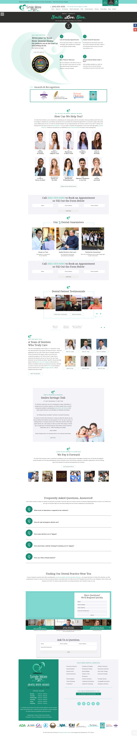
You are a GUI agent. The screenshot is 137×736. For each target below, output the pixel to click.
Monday (32, 694)
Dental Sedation (70, 669)
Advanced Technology (87, 684)
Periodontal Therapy (87, 669)
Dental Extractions (71, 674)
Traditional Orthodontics (88, 681)
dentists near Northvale (73, 127)
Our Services (65, 9)
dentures (48, 366)
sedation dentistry (66, 577)
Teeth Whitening (70, 681)
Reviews (97, 9)
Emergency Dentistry (103, 684)
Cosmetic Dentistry (87, 679)
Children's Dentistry (102, 666)
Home (52, 9)
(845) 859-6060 (58, 7)
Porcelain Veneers (102, 679)
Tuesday (32, 696)
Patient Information (74, 9)
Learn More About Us (39, 52)
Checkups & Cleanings (87, 666)
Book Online (116, 3)
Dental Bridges (86, 671)
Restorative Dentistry (103, 669)
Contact (114, 9)
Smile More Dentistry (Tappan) (60, 2)
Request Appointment (111, 3)
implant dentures (76, 577)
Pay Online (110, 5)
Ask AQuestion (105, 2)
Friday (31, 701)
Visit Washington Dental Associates (87, 694)
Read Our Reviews (76, 314)
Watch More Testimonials (60, 314)
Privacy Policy (67, 732)
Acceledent (69, 684)
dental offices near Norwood (61, 408)
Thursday (32, 699)
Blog (109, 9)
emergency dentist (49, 367)
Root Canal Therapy (103, 671)
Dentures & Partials (102, 674)
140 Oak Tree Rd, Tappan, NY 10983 (78, 6)
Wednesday (33, 697)
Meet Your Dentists (35, 373)
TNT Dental (91, 732)
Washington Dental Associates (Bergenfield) (40, 2)
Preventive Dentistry (71, 666)
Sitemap (61, 732)
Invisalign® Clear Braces (104, 681)
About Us (58, 9)
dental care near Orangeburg (43, 362)
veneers (58, 577)
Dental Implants (70, 679)
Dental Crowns (70, 671)
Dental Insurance (89, 9)
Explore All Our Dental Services (68, 186)
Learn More (53, 437)
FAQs (82, 9)
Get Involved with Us (68, 466)
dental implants (56, 125)
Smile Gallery (103, 9)
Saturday (32, 703)
